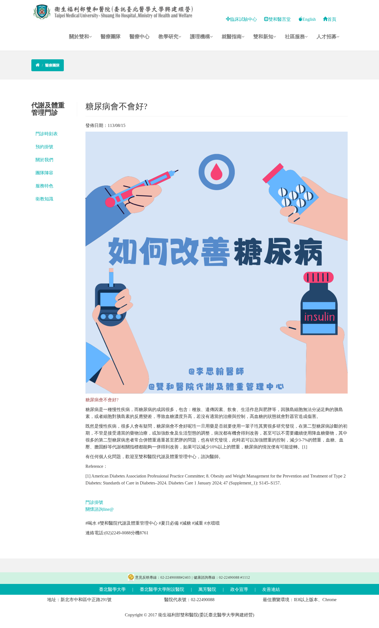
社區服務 (295, 36)
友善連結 (271, 589)
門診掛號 (94, 502)
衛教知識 (44, 198)
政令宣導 (239, 589)
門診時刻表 (47, 133)
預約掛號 (44, 146)
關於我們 (44, 159)
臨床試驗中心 (243, 19)
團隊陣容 (44, 172)
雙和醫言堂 (280, 19)
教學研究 (168, 36)
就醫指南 (232, 36)
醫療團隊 (111, 36)
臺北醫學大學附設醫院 (162, 589)
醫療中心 (140, 36)
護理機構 (200, 36)
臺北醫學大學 (112, 589)
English (309, 19)
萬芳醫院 (207, 589)
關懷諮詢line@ (99, 509)
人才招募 (327, 36)
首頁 (331, 19)
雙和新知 (263, 36)
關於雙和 (79, 36)
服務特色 (44, 185)
